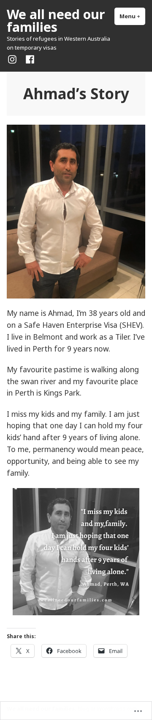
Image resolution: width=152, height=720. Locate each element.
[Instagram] (14, 59)
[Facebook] (28, 59)
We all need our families (56, 20)
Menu (132, 16)
